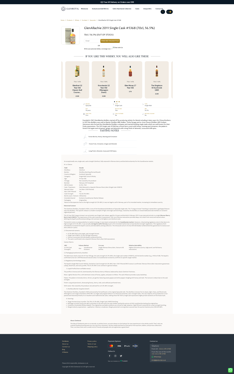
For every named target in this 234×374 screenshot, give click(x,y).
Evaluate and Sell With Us (100, 9)
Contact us (66, 347)
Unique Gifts (147, 9)
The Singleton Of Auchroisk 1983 (156, 87)
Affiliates (65, 352)
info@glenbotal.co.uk (159, 360)
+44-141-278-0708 (159, 354)
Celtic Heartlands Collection (122, 9)
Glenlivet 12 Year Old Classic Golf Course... (77, 89)
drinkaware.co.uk (83, 363)
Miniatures (84, 9)
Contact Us (159, 9)
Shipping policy (92, 347)
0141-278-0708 (165, 349)
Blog (63, 349)
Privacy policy (92, 341)
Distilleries (65, 341)
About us (65, 344)
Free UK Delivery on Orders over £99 (119, 2)
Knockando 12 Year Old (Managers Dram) (104, 89)
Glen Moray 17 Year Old (130, 86)
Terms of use (91, 344)
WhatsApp (157, 357)
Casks (137, 9)
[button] (114, 101)
